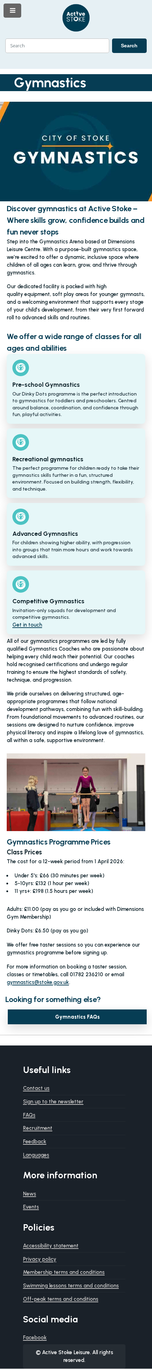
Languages (36, 1155)
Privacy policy (39, 1259)
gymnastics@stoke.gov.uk (38, 982)
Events (31, 1207)
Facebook (35, 1337)
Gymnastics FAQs (77, 1017)
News (29, 1194)
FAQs (29, 1115)
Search (129, 45)
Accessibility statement (50, 1246)
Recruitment (37, 1128)
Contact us (36, 1088)
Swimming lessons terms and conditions (71, 1285)
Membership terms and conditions (64, 1272)
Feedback (34, 1141)
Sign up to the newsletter (53, 1101)
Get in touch (27, 625)
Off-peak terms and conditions (60, 1299)
